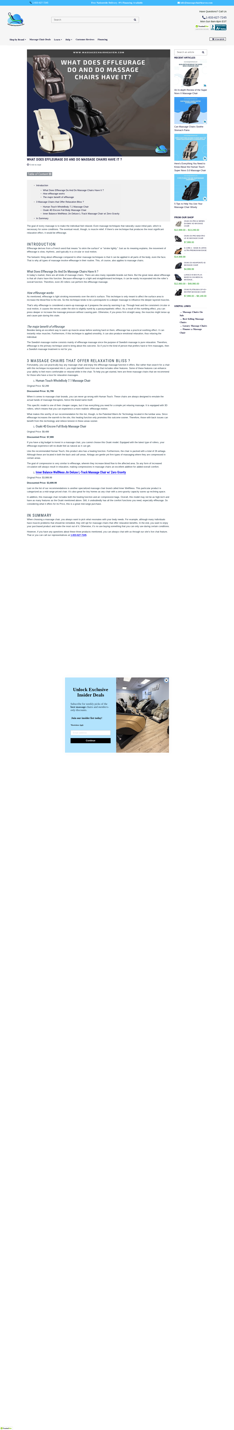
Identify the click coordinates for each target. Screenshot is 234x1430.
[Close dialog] (166, 680)
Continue (90, 740)
